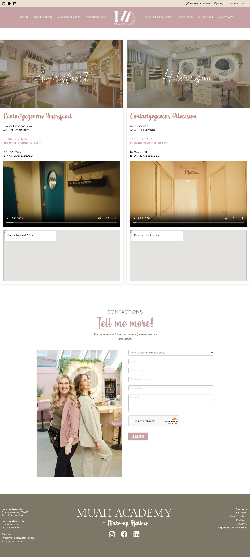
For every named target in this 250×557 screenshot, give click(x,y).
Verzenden (138, 436)
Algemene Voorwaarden (232, 527)
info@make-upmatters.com (22, 142)
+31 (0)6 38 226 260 (16, 139)
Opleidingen (96, 17)
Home (24, 17)
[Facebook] (124, 534)
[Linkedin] (136, 534)
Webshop (186, 17)
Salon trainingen (158, 17)
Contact (225, 17)
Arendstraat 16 (139, 126)
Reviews (242, 523)
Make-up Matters (128, 523)
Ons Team (241, 512)
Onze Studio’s (238, 516)
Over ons (205, 17)
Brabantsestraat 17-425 (18, 126)
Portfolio (241, 520)
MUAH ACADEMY (124, 513)
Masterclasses (69, 17)
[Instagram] (112, 534)
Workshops (43, 17)
